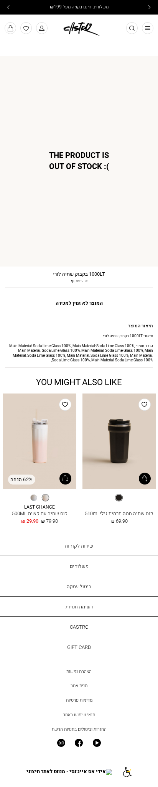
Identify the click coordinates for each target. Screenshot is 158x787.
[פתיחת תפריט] (148, 28)
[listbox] (119, 498)
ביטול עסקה (79, 586)
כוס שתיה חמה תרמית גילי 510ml (119, 513)
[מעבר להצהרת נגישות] (127, 771)
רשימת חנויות (79, 606)
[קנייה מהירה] (145, 479)
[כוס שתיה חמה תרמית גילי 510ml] (119, 441)
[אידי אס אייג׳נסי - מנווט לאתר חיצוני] (69, 771)
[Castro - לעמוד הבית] (78, 27)
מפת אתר (79, 686)
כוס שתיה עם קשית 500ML (39, 513)
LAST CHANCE (39, 507)
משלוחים (79, 566)
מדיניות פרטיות (79, 700)
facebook (79, 743)
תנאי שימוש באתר (79, 715)
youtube (97, 743)
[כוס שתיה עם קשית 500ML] (39, 441)
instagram (61, 743)
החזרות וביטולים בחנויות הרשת (79, 729)
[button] (42, 28)
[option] (118, 497)
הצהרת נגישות (79, 671)
